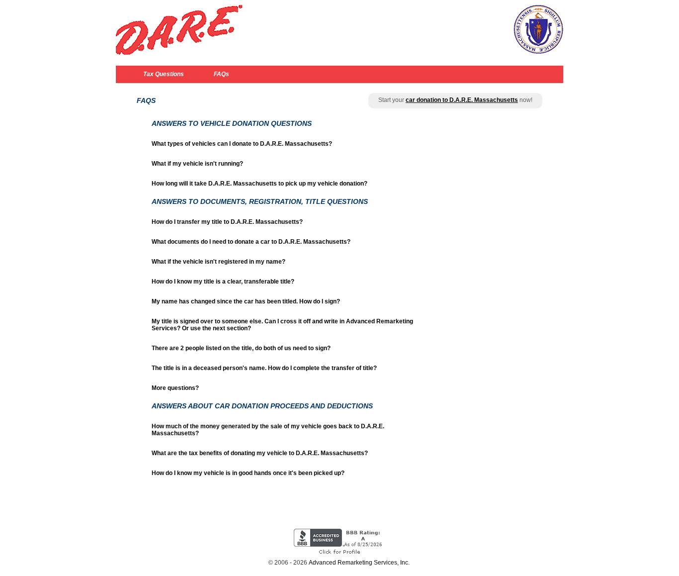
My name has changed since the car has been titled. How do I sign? (246, 301)
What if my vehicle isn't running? (197, 163)
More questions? (175, 387)
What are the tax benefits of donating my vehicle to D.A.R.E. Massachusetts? (260, 453)
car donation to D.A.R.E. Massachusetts (462, 99)
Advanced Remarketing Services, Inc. (359, 562)
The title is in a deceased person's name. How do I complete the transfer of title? (264, 368)
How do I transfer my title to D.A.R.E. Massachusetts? (227, 221)
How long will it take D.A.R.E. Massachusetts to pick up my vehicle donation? (259, 183)
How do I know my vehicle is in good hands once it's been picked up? (248, 473)
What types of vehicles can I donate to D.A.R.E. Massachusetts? (242, 143)
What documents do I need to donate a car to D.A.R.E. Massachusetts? (251, 241)
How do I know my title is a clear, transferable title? (223, 281)
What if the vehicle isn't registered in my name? (218, 261)
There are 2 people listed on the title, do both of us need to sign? (241, 348)
